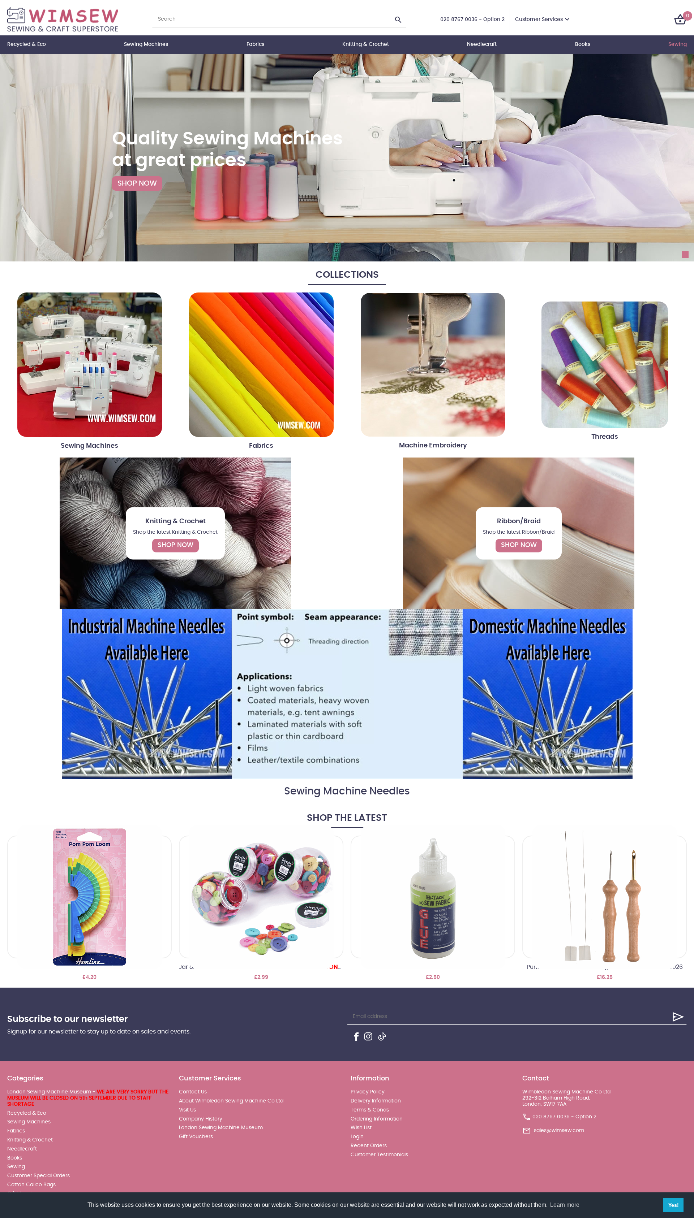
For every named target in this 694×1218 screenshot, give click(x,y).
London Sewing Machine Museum (221, 1127)
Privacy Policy (368, 1092)
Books (582, 44)
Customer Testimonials (379, 1154)
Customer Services (539, 19)
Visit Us (187, 1110)
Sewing (677, 44)
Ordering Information (377, 1119)
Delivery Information (376, 1101)
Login (357, 1136)
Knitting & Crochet (365, 44)
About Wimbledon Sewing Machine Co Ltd (231, 1101)
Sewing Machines (146, 44)
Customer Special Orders (38, 1175)
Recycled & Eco (26, 44)
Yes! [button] (673, 1205)
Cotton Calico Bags (31, 1184)
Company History (200, 1119)
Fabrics (255, 44)
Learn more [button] (564, 1205)
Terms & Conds (370, 1110)
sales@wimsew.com (559, 1130)
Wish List (361, 1127)
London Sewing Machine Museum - (87, 1098)
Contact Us (193, 1092)
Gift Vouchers (196, 1136)
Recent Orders (369, 1145)
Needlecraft (482, 44)
